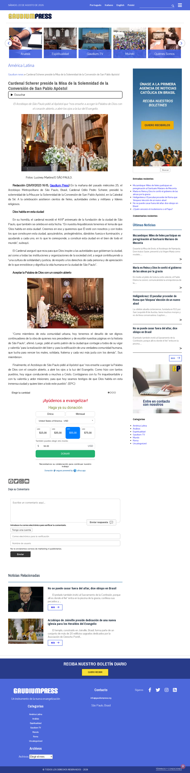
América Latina (21, 65)
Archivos (24, 757)
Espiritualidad (139, 431)
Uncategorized (140, 443)
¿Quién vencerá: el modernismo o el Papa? (153, 209)
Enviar (20, 554)
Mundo (136, 437)
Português (95, 5)
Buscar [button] (165, 170)
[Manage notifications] (183, 766)
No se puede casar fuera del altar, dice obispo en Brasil (82, 588)
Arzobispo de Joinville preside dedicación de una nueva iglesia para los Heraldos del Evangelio (82, 622)
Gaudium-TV (139, 434)
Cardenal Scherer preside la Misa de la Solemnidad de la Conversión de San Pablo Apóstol (58, 85)
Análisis (136, 428)
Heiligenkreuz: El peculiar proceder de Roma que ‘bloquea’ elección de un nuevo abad (155, 199)
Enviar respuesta (99, 522)
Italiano (109, 5)
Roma (135, 440)
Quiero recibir (95, 672)
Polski (131, 5)
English (120, 5)
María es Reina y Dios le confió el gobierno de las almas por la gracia (157, 269)
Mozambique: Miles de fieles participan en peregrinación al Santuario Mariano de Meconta (155, 187)
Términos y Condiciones (169, 769)
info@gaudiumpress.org (101, 698)
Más (53, 607)
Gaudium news (16, 74)
